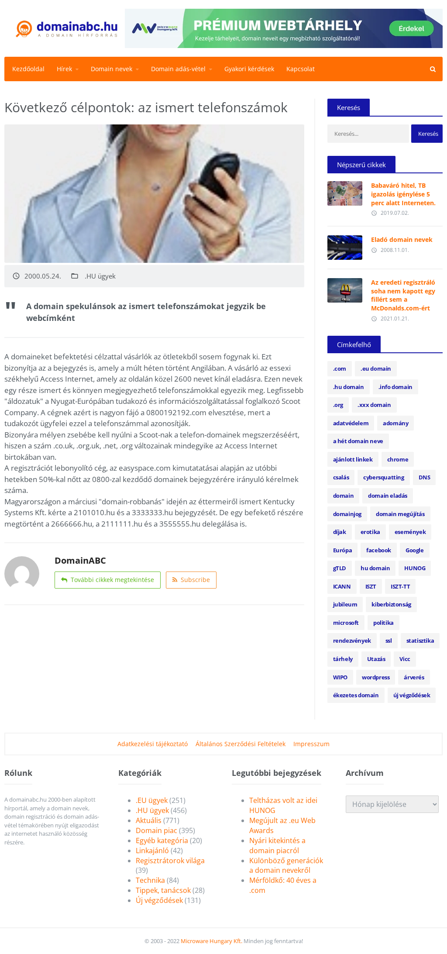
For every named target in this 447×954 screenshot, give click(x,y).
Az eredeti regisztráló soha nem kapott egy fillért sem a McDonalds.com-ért (403, 295)
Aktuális (149, 820)
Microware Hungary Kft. (211, 941)
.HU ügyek (100, 276)
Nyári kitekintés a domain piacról (277, 845)
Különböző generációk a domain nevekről (286, 865)
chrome (398, 459)
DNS (424, 477)
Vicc (404, 659)
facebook (378, 550)
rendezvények (352, 640)
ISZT (370, 586)
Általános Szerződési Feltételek (240, 744)
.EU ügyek (152, 800)
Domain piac (156, 830)
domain (343, 495)
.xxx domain (374, 405)
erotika (370, 532)
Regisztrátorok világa (170, 860)
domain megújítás (400, 514)
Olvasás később (345, 191)
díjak (339, 532)
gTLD (339, 568)
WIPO (340, 677)
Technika (150, 880)
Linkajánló (152, 850)
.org (338, 405)
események (410, 532)
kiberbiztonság (391, 604)
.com (339, 368)
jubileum (345, 604)
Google (415, 550)
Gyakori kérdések (249, 69)
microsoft (346, 623)
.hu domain (348, 387)
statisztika (420, 640)
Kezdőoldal (28, 69)
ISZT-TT (400, 586)
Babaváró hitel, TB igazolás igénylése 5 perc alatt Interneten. (403, 194)
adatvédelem (351, 423)
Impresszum (311, 744)
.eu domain (376, 368)
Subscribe (195, 579)
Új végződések (159, 900)
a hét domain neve (358, 441)
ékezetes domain (356, 695)
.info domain (395, 387)
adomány (395, 423)
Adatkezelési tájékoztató (152, 744)
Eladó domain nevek (402, 239)
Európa (342, 550)
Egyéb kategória (162, 840)
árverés (414, 677)
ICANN (342, 586)
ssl (388, 640)
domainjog (347, 514)
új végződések (411, 695)
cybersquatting (383, 477)
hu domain (375, 568)
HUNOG (414, 568)
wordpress (375, 677)
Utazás (376, 659)
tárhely (343, 659)
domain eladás (387, 495)
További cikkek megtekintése (112, 579)
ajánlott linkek (353, 459)
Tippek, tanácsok (163, 890)
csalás (341, 477)
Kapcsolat (300, 69)
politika (383, 623)
